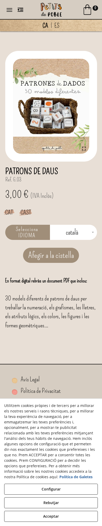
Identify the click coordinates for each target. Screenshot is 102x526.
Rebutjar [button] (51, 502)
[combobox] (73, 232)
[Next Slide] (83, 106)
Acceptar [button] (51, 516)
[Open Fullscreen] (84, 148)
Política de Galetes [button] (76, 476)
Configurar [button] (51, 489)
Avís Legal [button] (30, 379)
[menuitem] (51, 25)
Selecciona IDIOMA (27, 232)
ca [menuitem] (45, 25)
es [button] (56, 25)
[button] (51, 9)
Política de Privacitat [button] (40, 390)
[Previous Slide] (19, 106)
